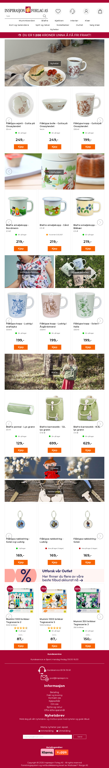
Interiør (74, 20)
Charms (54, 468)
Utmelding (64, 731)
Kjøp (21, 146)
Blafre (44, 20)
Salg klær (95, 25)
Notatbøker (63, 25)
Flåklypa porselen (80, 272)
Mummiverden (27, 20)
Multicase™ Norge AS (78, 765)
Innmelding (47, 731)
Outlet (79, 25)
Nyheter (54, 29)
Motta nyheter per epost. (55, 727)
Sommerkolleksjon (29, 272)
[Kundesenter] (72, 11)
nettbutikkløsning (50, 765)
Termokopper (54, 172)
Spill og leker (43, 25)
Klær (87, 20)
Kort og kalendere (19, 25)
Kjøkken (59, 20)
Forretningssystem (30, 765)
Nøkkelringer (54, 491)
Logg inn (86, 11)
